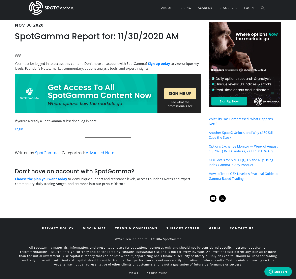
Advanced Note (100, 152)
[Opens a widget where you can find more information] (278, 272)
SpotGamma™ (51, 7)
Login (19, 129)
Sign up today (159, 63)
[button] (263, 8)
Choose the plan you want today (41, 179)
